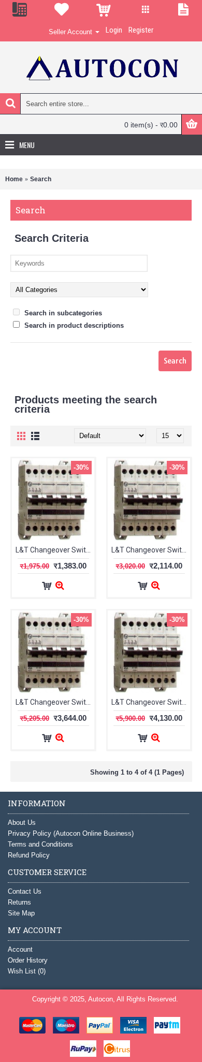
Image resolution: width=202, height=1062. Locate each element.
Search (40, 179)
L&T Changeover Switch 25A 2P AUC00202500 (55, 550)
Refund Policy (29, 855)
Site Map (21, 913)
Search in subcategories (62, 313)
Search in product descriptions (73, 325)
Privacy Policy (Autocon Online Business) (71, 833)
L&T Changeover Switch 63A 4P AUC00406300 (150, 702)
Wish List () (27, 971)
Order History (28, 960)
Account (20, 949)
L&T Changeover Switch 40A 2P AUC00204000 (150, 550)
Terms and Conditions (40, 844)
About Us (22, 822)
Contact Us (24, 891)
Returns (19, 902)
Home (14, 179)
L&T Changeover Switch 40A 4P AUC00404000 (55, 702)
